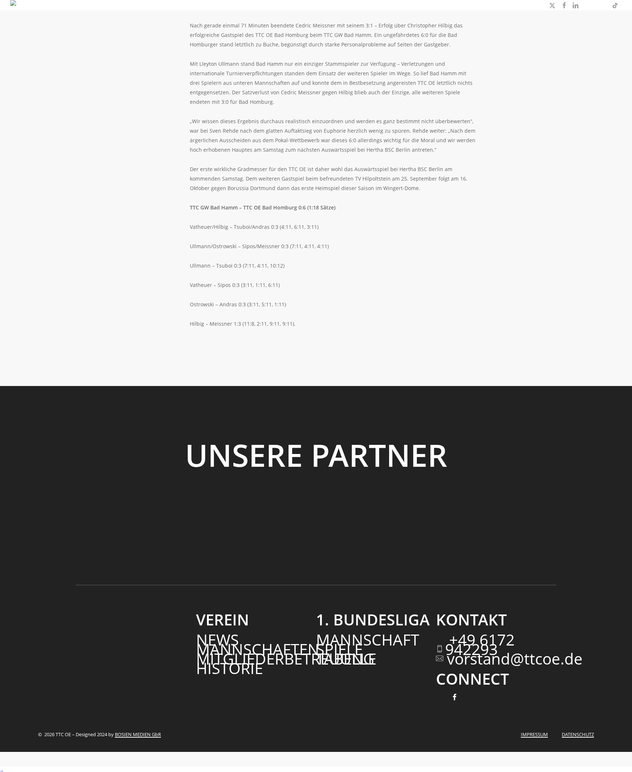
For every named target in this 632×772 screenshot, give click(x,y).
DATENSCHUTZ (578, 734)
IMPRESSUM (534, 734)
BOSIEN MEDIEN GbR (138, 734)
